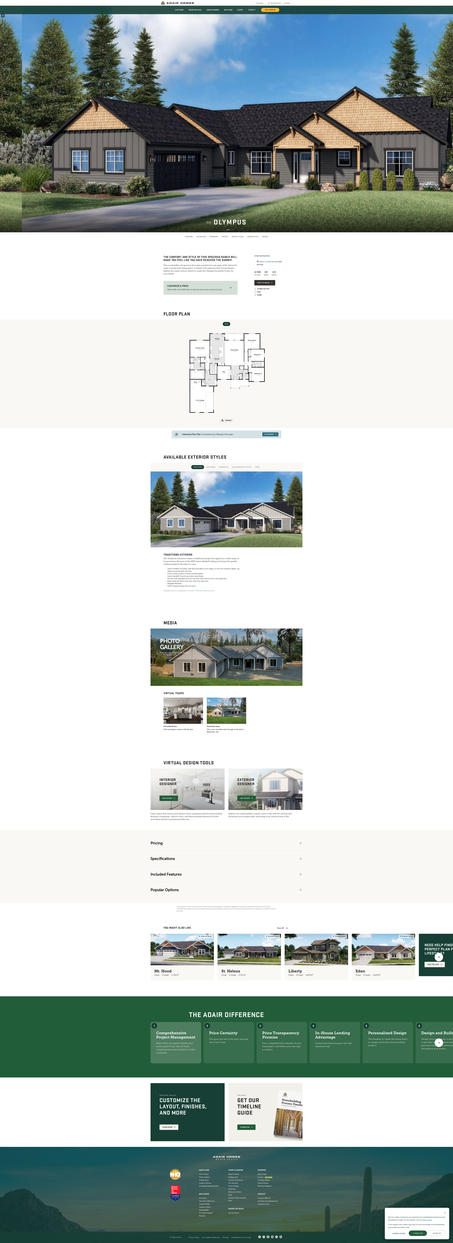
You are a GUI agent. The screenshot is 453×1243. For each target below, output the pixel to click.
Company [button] (259, 3)
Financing (231, 1189)
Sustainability (204, 1210)
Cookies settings (399, 1233)
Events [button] (240, 10)
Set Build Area (275, 3)
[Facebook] (259, 1236)
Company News (264, 1180)
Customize (269, 434)
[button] (230, 288)
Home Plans (203, 1174)
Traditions (197, 467)
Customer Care (263, 1204)
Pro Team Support (206, 1213)
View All (280, 928)
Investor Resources (235, 1180)
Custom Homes (205, 1183)
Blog (230, 1195)
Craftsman (210, 467)
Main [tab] (226, 324)
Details (265, 237)
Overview (189, 237)
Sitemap (225, 1237)
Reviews (202, 1216)
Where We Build (195, 10)
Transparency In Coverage (241, 1237)
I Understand (418, 1233)
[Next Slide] (447, 119)
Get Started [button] (270, 10)
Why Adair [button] (228, 10)
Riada (257, 467)
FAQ (230, 1201)
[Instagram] (272, 1236)
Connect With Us (264, 1198)
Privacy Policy (194, 1237)
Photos (225, 237)
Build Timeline (233, 1174)
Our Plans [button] (179, 10)
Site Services (233, 1183)
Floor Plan (201, 237)
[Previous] (14, 957)
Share (259, 295)
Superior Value (204, 1207)
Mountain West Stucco (242, 467)
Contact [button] (251, 10)
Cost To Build (263, 283)
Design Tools (252, 237)
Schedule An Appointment (268, 1201)
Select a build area (267, 262)
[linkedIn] (276, 1236)
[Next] (439, 1042)
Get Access (167, 798)
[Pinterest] (263, 1236)
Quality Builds (204, 1204)
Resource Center (234, 1192)
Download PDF (263, 289)
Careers (260, 1177)
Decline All (437, 1233)
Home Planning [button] (212, 10)
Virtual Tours (238, 237)
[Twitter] (268, 1236)
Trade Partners (263, 1183)
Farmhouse (223, 467)
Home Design (233, 1186)
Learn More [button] (167, 1127)
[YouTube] (280, 1236)
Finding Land (233, 1177)
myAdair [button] (287, 3)
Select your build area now (205, 591)
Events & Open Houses (237, 1198)
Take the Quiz (433, 964)
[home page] (177, 3)
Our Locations (233, 1213)
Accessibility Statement (211, 1237)
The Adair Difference (207, 1201)
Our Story (203, 1198)
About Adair (262, 1174)
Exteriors (214, 237)
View (165, 673)
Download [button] (245, 1127)
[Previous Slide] (5, 119)
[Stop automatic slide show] (3, 15)
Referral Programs (264, 1186)
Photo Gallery (204, 1177)
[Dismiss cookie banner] (445, 1212)
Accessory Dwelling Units (208, 1186)
